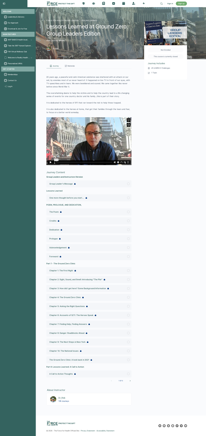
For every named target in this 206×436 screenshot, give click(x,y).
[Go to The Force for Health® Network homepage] (60, 3)
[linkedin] (172, 425)
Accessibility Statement (105, 431)
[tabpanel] (88, 116)
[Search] (161, 3)
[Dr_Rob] (53, 399)
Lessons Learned (89, 21)
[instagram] (168, 425)
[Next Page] (130, 380)
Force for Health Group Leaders (62, 21)
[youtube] (185, 425)
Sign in (170, 4)
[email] (159, 425)
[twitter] (177, 425)
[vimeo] (181, 425)
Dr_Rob (61, 398)
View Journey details (55, 41)
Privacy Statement (88, 431)
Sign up (181, 4)
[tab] (53, 65)
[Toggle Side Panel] (4, 3)
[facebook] (164, 425)
